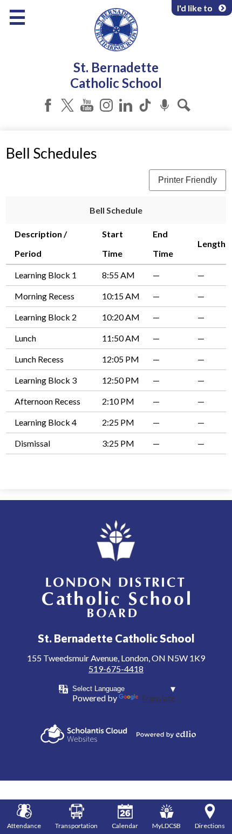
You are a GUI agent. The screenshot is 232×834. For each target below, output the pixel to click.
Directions (210, 826)
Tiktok (145, 105)
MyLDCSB (166, 826)
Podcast (164, 105)
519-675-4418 (116, 669)
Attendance (24, 826)
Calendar (125, 826)
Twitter (67, 105)
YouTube (86, 105)
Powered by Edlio (166, 734)
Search (184, 105)
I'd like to (195, 8)
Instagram (106, 105)
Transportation (76, 826)
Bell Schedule (116, 210)
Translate (157, 698)
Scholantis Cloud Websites (84, 734)
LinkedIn (125, 105)
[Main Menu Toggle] (17, 17)
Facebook (48, 105)
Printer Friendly (187, 179)
